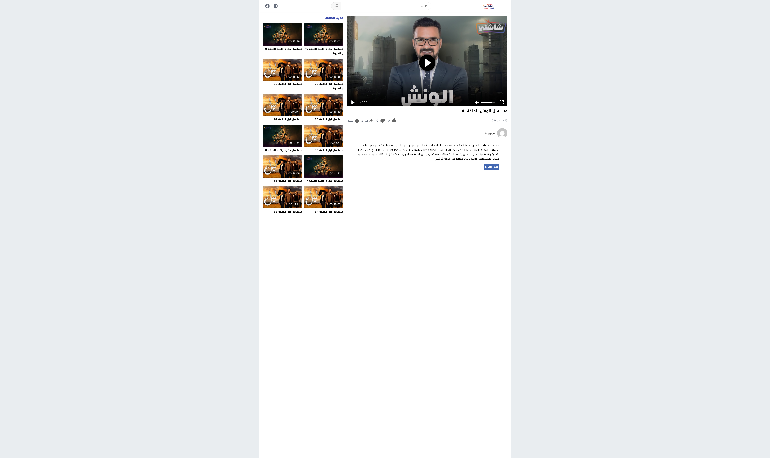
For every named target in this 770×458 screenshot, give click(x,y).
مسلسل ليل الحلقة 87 (288, 119)
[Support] (502, 137)
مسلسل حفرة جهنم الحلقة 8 (283, 150)
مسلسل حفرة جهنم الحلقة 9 (283, 48)
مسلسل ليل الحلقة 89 (288, 84)
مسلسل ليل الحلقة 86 (329, 150)
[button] (336, 6)
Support (490, 134)
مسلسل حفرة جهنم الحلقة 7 (325, 180)
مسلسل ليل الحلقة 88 (329, 119)
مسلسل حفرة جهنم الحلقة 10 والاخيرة (324, 51)
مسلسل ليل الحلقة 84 (329, 211)
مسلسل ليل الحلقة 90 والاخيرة (329, 86)
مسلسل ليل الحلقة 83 (288, 211)
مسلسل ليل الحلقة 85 (288, 180)
